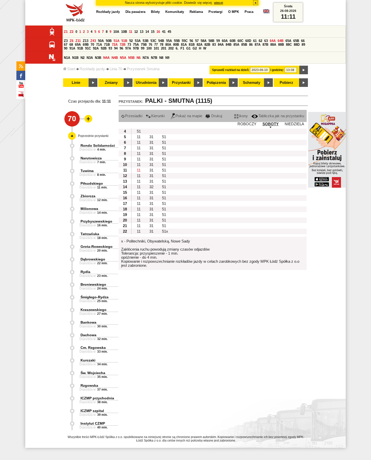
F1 (182, 48)
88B (281, 44)
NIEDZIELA (294, 124)
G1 (188, 48)
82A (199, 44)
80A (168, 44)
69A (78, 44)
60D (248, 41)
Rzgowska (89, 385)
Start (71, 69)
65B (296, 41)
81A (184, 44)
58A (203, 41)
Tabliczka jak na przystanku (281, 116)
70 (92, 44)
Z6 (71, 41)
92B (104, 48)
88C (289, 44)
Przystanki (181, 83)
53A (138, 41)
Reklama (196, 12)
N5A (123, 58)
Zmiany (111, 83)
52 (131, 41)
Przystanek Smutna (143, 69)
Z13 (85, 41)
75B (144, 44)
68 (71, 44)
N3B (98, 58)
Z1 (66, 32)
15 (152, 32)
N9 (167, 58)
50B (109, 41)
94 (116, 48)
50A (101, 41)
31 (151, 137)
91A (72, 48)
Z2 (71, 32)
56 (191, 41)
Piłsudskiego (92, 183)
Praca (249, 12)
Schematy (251, 83)
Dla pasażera (135, 12)
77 (156, 44)
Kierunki (158, 116)
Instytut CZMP (93, 423)
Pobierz (286, 83)
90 (65, 48)
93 (110, 48)
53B (145, 41)
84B (228, 44)
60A (225, 41)
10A (116, 32)
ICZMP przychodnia (97, 398)
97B (136, 48)
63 (266, 41)
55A (169, 41)
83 (214, 44)
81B (192, 44)
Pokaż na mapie (188, 116)
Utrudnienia (146, 83)
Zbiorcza (88, 196)
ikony (243, 116)
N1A (67, 58)
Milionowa (89, 209)
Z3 (66, 41)
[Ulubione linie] (86, 119)
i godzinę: (277, 70)
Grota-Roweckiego (97, 247)
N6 (139, 58)
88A (273, 44)
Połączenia (216, 83)
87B (265, 44)
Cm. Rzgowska (93, 348)
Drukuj (216, 116)
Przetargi (215, 12)
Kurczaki (88, 360)
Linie (76, 83)
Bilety (155, 12)
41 (164, 32)
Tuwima (87, 171)
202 (171, 48)
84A (221, 44)
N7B (154, 58)
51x (165, 231)
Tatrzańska (90, 234)
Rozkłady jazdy (92, 69)
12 (136, 32)
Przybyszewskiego (96, 221)
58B (211, 41)
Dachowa (88, 335)
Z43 (93, 41)
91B (80, 48)
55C (185, 41)
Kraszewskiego (94, 310)
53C (153, 41)
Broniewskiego (93, 284)
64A (273, 41)
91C (88, 48)
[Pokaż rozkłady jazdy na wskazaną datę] (303, 70)
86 (251, 44)
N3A (90, 58)
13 (141, 32)
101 (156, 48)
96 (121, 48)
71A (99, 44)
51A (116, 41)
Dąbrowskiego (93, 259)
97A (128, 48)
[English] (266, 12)
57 (197, 41)
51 (139, 131)
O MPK (233, 12)
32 (151, 187)
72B (122, 44)
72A (115, 44)
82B (207, 44)
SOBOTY (270, 124)
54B (161, 41)
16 (158, 32)
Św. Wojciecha (93, 373)
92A (96, 48)
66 (303, 41)
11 (130, 32)
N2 (83, 58)
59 (218, 41)
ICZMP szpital (92, 411)
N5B (131, 58)
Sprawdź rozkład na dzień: (230, 70)
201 (163, 48)
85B (244, 44)
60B (232, 41)
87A (257, 44)
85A (236, 44)
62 (260, 41)
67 (65, 44)
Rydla (85, 272)
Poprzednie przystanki (93, 136)
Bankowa (88, 322)
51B (124, 41)
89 (303, 44)
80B (176, 44)
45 (169, 32)
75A (136, 44)
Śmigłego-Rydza (95, 297)
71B (107, 44)
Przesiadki (133, 116)
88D (297, 44)
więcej (218, 3)
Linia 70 (116, 69)
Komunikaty (174, 12)
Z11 (78, 41)
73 (129, 44)
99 (142, 48)
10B (124, 32)
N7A (146, 58)
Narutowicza (91, 158)
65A (288, 41)
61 (255, 41)
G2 (195, 48)
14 (147, 32)
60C (240, 41)
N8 (161, 58)
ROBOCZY (246, 124)
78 (161, 44)
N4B (115, 58)
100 (149, 48)
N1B (75, 58)
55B (177, 41)
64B (280, 41)
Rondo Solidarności (98, 145)
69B (86, 44)
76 (150, 44)
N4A (106, 58)
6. (177, 48)
